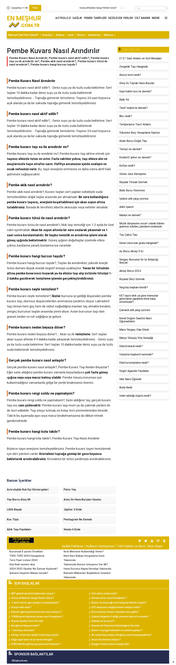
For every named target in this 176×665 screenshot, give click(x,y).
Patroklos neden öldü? (104, 593)
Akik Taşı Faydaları (19, 529)
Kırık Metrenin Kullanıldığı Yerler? (84, 551)
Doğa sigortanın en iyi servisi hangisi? (32, 639)
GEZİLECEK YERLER (120, 18)
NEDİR (156, 18)
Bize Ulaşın (155, 546)
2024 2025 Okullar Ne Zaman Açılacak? (33, 568)
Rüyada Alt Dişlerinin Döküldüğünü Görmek (115, 625)
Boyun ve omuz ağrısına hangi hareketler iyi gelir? (119, 602)
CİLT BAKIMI (142, 18)
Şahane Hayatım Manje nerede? (28, 573)
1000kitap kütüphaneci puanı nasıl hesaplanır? (37, 616)
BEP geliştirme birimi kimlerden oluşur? (33, 593)
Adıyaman (94, 35)
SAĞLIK (77, 18)
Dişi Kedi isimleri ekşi (22, 564)
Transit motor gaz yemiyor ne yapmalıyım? (35, 602)
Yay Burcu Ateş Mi (18, 499)
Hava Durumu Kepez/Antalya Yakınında (87, 568)
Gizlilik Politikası (73, 546)
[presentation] (121, 8)
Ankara (60, 35)
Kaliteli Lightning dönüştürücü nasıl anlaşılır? (36, 612)
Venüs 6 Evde (72, 529)
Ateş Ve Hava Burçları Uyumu (82, 499)
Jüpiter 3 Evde (73, 509)
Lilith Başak (14, 509)
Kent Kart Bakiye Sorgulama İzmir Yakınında (84, 558)
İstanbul (47, 35)
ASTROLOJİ (63, 18)
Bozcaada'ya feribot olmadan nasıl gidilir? (115, 612)
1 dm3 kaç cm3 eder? (23, 630)
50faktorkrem (19, 660)
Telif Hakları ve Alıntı (131, 546)
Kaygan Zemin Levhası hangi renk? (110, 644)
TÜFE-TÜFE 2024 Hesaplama (26, 555)
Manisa (108, 35)
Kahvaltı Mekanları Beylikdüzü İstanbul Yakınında (87, 575)
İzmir (71, 35)
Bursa (81, 35)
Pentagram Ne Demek (78, 519)
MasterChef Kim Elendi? (23, 35)
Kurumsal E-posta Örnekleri (26, 551)
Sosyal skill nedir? (21, 607)
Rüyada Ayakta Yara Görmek (27, 621)
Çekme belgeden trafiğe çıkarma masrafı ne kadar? (120, 616)
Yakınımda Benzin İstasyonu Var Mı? (86, 564)
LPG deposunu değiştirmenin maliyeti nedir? (116, 607)
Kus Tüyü (13, 519)
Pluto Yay (70, 489)
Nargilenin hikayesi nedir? (25, 625)
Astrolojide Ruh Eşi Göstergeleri (27, 489)
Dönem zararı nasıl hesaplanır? (109, 598)
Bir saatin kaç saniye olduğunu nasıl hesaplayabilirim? (121, 635)
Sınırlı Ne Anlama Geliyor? (106, 639)
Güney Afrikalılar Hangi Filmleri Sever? (62, 8)
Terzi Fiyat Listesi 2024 (23, 560)
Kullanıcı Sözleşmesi (100, 546)
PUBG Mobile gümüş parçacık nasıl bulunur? (35, 644)
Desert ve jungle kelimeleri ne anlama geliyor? (116, 630)
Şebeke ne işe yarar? (103, 621)
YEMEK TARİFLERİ (95, 18)
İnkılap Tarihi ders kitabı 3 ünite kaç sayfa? (35, 635)
